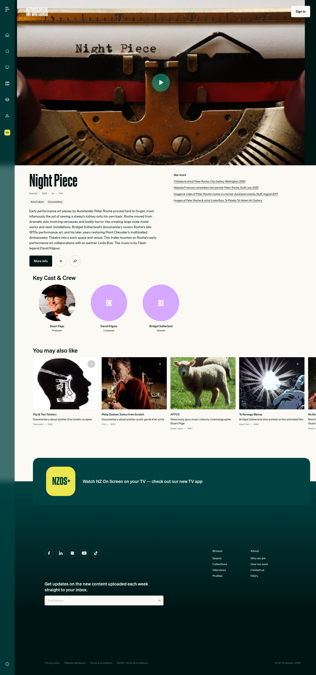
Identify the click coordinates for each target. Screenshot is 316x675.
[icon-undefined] (61, 261)
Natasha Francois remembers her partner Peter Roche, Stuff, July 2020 (216, 187)
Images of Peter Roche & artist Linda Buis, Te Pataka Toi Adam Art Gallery (218, 200)
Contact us (257, 570)
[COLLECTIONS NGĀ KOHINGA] (7, 100)
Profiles (217, 575)
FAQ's (254, 575)
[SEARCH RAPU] (7, 51)
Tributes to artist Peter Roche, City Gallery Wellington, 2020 (209, 181)
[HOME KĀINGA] (7, 35)
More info (41, 261)
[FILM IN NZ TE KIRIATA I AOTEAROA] (7, 83)
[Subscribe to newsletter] (159, 600)
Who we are (258, 558)
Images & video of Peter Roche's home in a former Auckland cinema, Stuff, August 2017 (226, 194)
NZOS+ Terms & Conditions (132, 663)
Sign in (301, 11)
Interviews (219, 570)
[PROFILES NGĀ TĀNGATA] (7, 116)
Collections (219, 564)
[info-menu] (7, 664)
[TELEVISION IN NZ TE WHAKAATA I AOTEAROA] (7, 67)
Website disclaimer (75, 663)
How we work (259, 564)
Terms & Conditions (101, 663)
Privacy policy (52, 663)
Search (216, 558)
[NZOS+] (7, 132)
